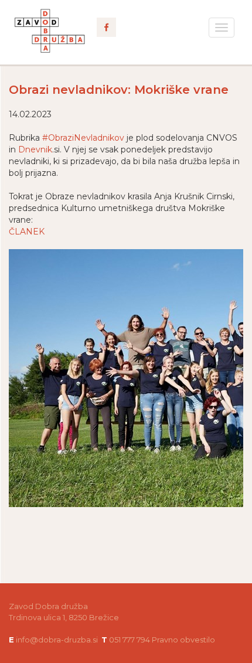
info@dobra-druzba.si (57, 639)
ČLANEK (27, 231)
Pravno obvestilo (183, 639)
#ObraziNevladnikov (83, 137)
